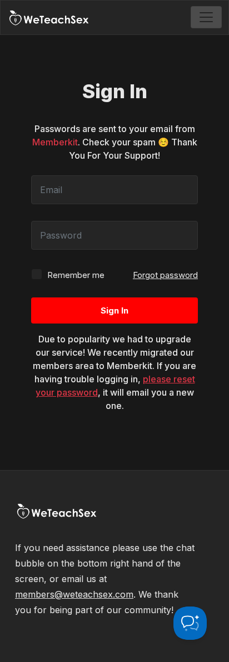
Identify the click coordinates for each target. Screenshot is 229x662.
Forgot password (165, 275)
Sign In (114, 310)
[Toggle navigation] (206, 17)
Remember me (74, 275)
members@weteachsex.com (74, 594)
